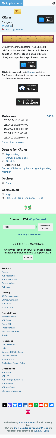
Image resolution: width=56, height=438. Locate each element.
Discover (31, 72)
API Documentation (10, 296)
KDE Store (6, 372)
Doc (20, 198)
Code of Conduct (9, 356)
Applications (11, 3)
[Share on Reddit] (31, 404)
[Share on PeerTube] (46, 404)
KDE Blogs (6, 320)
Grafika (8, 25)
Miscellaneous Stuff (10, 331)
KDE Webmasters (28, 422)
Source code (7, 307)
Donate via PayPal (45, 227)
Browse (28, 257)
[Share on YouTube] (41, 404)
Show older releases (13, 142)
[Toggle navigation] (38, 3)
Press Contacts (8, 328)
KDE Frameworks (9, 279)
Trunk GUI (10, 198)
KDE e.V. (5, 376)
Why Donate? (37, 219)
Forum (8, 183)
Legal (46, 431)
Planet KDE (6, 324)
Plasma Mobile (8, 283)
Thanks (5, 335)
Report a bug (12, 154)
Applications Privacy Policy (13, 363)
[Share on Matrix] (4, 404)
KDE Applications (9, 276)
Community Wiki (9, 344)
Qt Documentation (10, 300)
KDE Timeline (7, 383)
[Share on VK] (51, 404)
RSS (49, 116)
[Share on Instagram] (28, 410)
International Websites (11, 391)
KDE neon (6, 287)
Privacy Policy (8, 359)
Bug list (9, 194)
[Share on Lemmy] (36, 404)
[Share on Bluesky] (15, 404)
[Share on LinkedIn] (25, 404)
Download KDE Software (12, 352)
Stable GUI (30, 198)
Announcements (9, 317)
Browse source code (16, 157)
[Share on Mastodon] (10, 404)
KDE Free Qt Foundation (12, 380)
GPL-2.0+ (10, 161)
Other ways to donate (28, 234)
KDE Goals (6, 303)
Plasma (5, 272)
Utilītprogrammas (13, 29)
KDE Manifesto (8, 387)
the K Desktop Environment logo (31, 428)
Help (4, 348)
